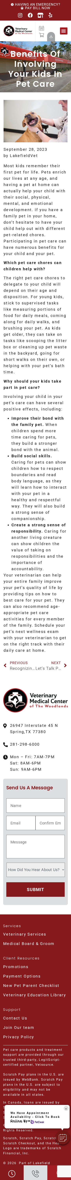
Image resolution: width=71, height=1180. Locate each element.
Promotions (15, 966)
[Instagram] (20, 15)
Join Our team (18, 1027)
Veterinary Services (24, 934)
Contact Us (15, 1018)
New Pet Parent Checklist (31, 985)
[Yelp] (50, 15)
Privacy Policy (18, 1037)
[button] (63, 30)
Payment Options (22, 976)
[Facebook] (30, 15)
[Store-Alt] (40, 15)
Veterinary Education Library (34, 995)
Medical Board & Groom (28, 943)
